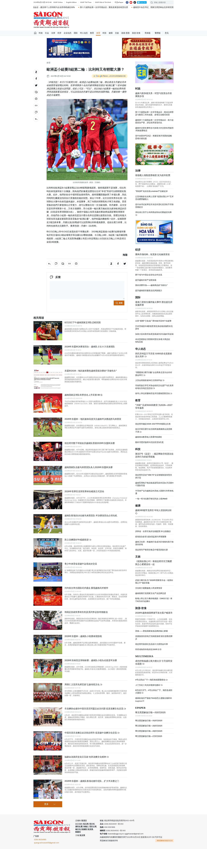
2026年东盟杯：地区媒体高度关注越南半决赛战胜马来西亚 (93, 419)
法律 (53, 33)
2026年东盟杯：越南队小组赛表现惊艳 (83, 636)
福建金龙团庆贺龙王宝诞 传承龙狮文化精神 (85, 757)
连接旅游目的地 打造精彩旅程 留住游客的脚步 (153, 637)
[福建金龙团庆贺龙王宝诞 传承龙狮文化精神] (47, 765)
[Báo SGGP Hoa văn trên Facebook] (127, 2)
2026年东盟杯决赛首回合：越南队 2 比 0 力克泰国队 (90, 346)
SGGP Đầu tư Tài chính (103, 2)
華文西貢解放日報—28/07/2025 (148, 731)
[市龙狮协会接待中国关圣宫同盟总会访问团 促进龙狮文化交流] (47, 716)
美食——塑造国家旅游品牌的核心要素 (151, 631)
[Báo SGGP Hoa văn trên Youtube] (130, 2)
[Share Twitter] (36, 85)
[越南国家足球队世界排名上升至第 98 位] (47, 403)
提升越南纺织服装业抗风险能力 (148, 290)
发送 (121, 303)
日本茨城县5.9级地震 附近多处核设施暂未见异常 (154, 327)
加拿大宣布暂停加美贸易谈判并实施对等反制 (154, 334)
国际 (76, 33)
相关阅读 (38, 317)
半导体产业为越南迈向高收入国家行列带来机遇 (154, 492)
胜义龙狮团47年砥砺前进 (77, 539)
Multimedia (144, 656)
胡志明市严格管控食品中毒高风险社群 (151, 550)
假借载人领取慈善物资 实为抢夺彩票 (152, 175)
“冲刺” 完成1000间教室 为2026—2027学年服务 (153, 406)
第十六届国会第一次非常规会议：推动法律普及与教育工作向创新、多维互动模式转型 (154, 113)
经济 (59, 33)
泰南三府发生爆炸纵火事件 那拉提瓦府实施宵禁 (153, 303)
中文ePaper (119, 2)
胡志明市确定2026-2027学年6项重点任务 (153, 424)
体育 (98, 33)
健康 (111, 33)
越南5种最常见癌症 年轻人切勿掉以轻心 (153, 511)
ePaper (140, 707)
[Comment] (36, 112)
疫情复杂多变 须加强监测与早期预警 (150, 537)
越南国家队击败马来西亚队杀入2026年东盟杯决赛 (89, 467)
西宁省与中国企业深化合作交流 (148, 275)
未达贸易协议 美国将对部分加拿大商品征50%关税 (152, 340)
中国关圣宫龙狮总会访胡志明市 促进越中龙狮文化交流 (91, 732)
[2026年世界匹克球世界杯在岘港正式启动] (47, 499)
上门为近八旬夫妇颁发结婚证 (148, 685)
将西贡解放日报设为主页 (165, 840)
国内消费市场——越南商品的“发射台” (151, 285)
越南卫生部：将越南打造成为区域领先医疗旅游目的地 (154, 543)
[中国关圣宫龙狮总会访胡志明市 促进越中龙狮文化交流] (47, 741)
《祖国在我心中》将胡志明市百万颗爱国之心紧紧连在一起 (153, 562)
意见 (167, 33)
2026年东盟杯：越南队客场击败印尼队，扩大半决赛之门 (92, 781)
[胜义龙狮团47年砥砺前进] (47, 547)
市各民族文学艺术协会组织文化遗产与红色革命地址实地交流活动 (154, 386)
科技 (104, 33)
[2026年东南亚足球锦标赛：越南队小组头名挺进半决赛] (47, 668)
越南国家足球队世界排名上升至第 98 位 (84, 395)
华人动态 (84, 33)
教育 (92, 33)
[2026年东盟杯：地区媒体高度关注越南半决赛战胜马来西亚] (47, 427)
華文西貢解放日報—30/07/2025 (148, 720)
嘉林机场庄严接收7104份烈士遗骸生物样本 (153, 699)
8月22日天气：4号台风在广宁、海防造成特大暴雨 (153, 691)
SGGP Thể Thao (85, 2)
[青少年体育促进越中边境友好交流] (47, 572)
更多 (46, 804)
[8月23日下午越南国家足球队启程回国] (47, 330)
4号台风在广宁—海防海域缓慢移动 (150, 680)
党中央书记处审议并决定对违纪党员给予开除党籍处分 (154, 205)
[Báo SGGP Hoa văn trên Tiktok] (134, 2)
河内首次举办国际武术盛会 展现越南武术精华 (86, 588)
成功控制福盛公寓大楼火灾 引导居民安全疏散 (153, 662)
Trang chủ (35, 33)
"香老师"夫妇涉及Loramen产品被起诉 (151, 191)
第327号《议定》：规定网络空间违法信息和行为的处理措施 (154, 455)
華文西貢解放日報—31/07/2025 (150, 712)
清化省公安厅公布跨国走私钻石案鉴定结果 (153, 212)
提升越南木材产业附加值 (145, 280)
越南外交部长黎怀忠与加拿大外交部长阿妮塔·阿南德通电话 (154, 129)
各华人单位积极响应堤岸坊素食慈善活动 (152, 393)
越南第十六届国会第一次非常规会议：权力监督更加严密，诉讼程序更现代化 (154, 121)
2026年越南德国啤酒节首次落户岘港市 (153, 613)
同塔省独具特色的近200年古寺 (148, 649)
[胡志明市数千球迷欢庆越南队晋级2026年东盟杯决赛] (47, 451)
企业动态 (67, 33)
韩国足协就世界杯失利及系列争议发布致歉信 (86, 612)
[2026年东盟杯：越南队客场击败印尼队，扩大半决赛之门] (47, 789)
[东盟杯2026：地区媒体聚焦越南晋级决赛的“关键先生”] (47, 379)
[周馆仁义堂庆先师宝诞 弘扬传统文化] (47, 692)
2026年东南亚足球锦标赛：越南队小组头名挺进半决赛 (91, 660)
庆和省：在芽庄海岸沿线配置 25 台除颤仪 (153, 531)
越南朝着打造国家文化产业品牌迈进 (150, 593)
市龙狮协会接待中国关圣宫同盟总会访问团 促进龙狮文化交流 (94, 708)
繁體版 (158, 33)
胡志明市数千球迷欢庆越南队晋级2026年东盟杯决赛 (90, 443)
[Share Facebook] (36, 78)
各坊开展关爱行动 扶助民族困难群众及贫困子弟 (153, 430)
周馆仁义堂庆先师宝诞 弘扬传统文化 (82, 684)
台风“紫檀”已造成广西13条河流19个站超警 (153, 321)
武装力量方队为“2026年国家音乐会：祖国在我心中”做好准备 (154, 581)
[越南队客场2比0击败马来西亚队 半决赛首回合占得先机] (47, 523)
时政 (41, 33)
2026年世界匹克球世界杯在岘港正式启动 (84, 491)
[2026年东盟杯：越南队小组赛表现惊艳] (47, 644)
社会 (47, 33)
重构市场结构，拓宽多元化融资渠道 (152, 254)
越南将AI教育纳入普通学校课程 (148, 437)
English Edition (71, 2)
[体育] (36, 119)
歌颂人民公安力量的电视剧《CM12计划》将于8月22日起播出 (153, 599)
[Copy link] (36, 105)
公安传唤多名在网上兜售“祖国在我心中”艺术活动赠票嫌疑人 (154, 197)
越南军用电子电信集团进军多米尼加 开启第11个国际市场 (154, 484)
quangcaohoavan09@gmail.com (46, 843)
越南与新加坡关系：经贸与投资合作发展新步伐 (153, 94)
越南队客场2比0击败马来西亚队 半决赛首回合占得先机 (91, 515)
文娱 (117, 33)
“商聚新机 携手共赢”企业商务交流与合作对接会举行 (153, 373)
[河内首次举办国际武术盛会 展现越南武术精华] (47, 596)
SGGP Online (58, 2)
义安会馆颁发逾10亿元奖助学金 (148, 380)
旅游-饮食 (136, 33)
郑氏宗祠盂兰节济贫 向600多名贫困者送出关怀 (153, 355)
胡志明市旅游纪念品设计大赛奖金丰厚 (151, 644)
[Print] (36, 99)
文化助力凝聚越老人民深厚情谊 (148, 588)
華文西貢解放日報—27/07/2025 (148, 736)
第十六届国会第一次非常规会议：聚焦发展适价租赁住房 (56, 7)
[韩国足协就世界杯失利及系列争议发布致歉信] (47, 620)
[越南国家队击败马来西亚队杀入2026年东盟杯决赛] (47, 475)
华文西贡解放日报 (51, 19)
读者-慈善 (125, 33)
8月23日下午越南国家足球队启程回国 (83, 322)
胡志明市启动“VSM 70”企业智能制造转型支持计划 (153, 476)
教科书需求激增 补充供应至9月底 (149, 442)
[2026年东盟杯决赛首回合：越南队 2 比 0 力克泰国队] (47, 354)
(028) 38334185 (40, 839)
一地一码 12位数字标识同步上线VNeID (151, 499)
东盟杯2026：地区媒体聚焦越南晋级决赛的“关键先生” (91, 370)
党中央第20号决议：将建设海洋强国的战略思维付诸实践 (153, 137)
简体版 (147, 33)
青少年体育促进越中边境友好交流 (81, 564)
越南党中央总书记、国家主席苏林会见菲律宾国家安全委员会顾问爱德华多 (117, 7)
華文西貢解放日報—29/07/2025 (148, 726)
